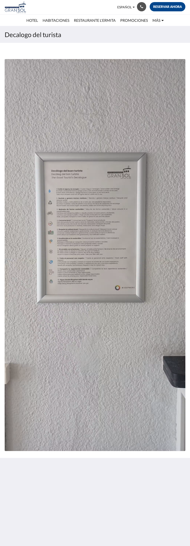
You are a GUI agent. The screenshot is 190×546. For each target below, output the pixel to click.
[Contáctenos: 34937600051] (141, 6)
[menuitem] (32, 20)
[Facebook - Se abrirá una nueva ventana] (180, 481)
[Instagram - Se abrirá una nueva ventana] (168, 481)
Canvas (106, 531)
